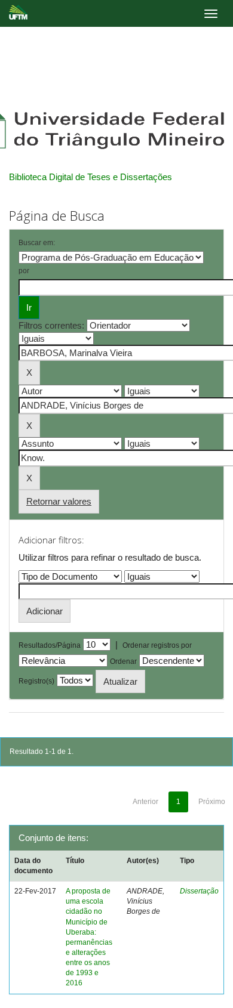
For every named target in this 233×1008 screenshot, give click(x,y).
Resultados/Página (50, 645)
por (24, 271)
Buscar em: (37, 243)
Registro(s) (36, 681)
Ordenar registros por (157, 645)
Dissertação (199, 891)
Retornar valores (58, 501)
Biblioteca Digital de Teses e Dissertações (90, 177)
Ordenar (123, 661)
